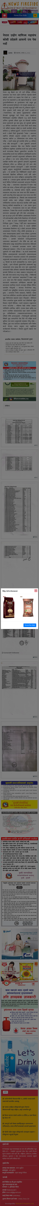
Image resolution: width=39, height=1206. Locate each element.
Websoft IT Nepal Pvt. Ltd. (25, 1203)
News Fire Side (20, 15)
